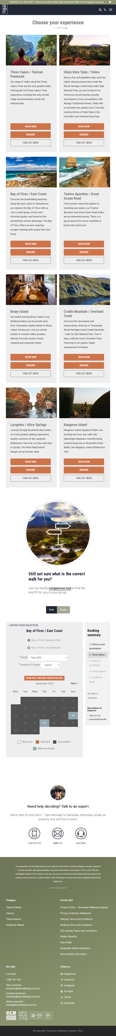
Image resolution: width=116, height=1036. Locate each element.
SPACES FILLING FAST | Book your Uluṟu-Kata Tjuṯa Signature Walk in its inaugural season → (58, 2)
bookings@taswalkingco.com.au (23, 996)
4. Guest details (97, 671)
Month (24, 657)
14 (15, 715)
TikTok (67, 997)
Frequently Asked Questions (75, 948)
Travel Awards (13, 919)
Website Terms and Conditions (76, 919)
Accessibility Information (73, 954)
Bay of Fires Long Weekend (46, 647)
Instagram (69, 985)
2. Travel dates (97, 654)
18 (54, 715)
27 (73, 723)
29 (25, 730)
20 (73, 715)
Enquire (30, 134)
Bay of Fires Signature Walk (46, 640)
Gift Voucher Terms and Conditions (78, 930)
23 (35, 723)
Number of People (30, 664)
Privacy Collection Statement (75, 913)
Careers (10, 913)
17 (44, 715)
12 (63, 708)
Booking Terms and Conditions (76, 925)
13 (73, 708)
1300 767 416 (95, 716)
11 (54, 708)
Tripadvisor (69, 973)
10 (44, 708)
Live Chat (11, 973)
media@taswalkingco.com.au (21, 1004)
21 (15, 723)
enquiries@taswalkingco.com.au (23, 988)
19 (63, 715)
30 (35, 730)
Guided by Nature (15, 925)
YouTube (68, 991)
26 (63, 723)
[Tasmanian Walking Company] (11, 9)
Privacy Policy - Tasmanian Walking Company (84, 907)
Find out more (31, 142)
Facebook (68, 979)
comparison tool (60, 588)
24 (44, 723)
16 (35, 715)
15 (25, 715)
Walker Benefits (68, 936)
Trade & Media (13, 907)
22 (25, 723)
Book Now (30, 126)
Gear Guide (66, 942)
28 (15, 730)
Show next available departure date (44, 678)
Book (51, 609)
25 (54, 723)
